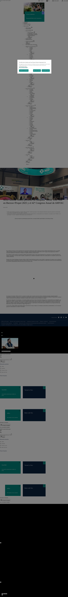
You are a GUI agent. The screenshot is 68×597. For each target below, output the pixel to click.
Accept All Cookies (45, 70)
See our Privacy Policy (23, 67)
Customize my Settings (24, 70)
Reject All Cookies (37, 70)
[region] (34, 67)
